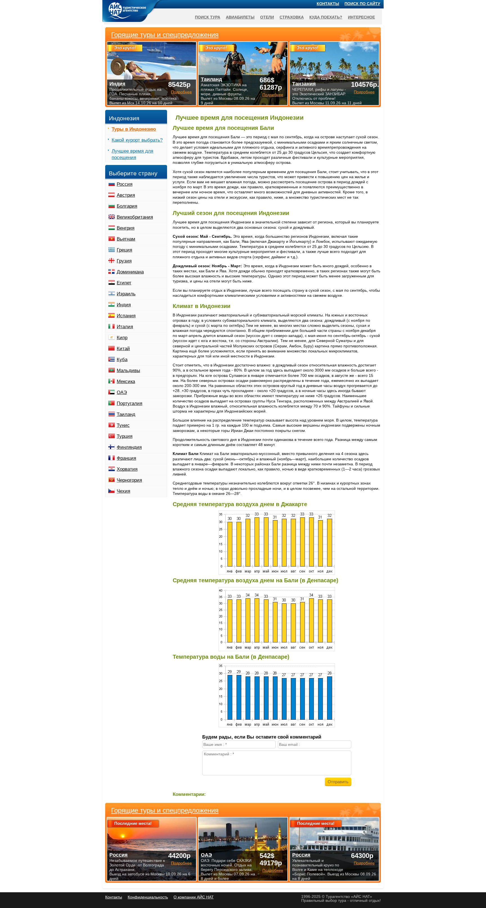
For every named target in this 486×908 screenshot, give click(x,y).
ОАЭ (122, 392)
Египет (124, 283)
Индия (124, 304)
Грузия (124, 261)
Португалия (129, 403)
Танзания (304, 84)
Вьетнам (126, 239)
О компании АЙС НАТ (194, 897)
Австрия (126, 195)
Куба (122, 359)
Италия (125, 326)
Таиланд (126, 414)
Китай (123, 348)
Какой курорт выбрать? (137, 140)
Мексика (126, 381)
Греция (124, 250)
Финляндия (129, 447)
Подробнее (181, 863)
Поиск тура (207, 17)
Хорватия (127, 469)
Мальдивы (128, 370)
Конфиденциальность (148, 897)
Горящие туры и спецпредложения (165, 810)
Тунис (123, 425)
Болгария (127, 206)
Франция (126, 458)
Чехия (123, 491)
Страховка (292, 17)
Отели (267, 17)
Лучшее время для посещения (132, 154)
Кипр (122, 337)
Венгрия (125, 228)
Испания (126, 315)
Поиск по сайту (362, 3)
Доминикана (130, 272)
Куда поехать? (325, 17)
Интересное (361, 17)
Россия (124, 184)
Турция (124, 436)
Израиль (126, 293)
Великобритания (135, 217)
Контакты (328, 3)
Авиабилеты (240, 17)
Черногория (129, 480)
